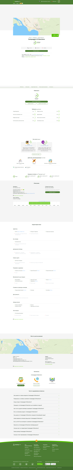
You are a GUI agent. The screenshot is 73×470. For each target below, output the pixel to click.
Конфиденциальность (32, 467)
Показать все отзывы (36, 154)
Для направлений (37, 449)
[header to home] (16, 1)
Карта (17, 3)
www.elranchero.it (52, 383)
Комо (29, 56)
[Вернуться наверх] (36, 441)
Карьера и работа (55, 449)
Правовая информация (24, 467)
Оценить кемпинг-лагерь (36, 101)
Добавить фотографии (42, 103)
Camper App (27, 449)
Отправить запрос (52, 192)
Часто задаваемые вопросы (46, 447)
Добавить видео (30, 103)
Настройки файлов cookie (40, 467)
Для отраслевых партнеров (37, 451)
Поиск (14, 3)
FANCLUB (26, 447)
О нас (53, 447)
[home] (17, 444)
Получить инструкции (48, 364)
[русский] (39, 1)
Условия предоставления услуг (51, 467)
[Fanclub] (21, 3)
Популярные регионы (27, 453)
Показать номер (36, 385)
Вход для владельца (37, 456)
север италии (33, 56)
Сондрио (26, 56)
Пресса (53, 450)
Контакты (45, 449)
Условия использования (15, 467)
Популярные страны (28, 450)
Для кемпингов (36, 447)
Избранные (54, 1)
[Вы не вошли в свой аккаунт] (59, 1)
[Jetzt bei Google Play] (53, 464)
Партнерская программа (36, 454)
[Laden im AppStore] (47, 464)
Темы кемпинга (27, 455)
